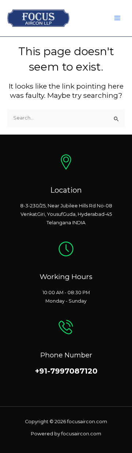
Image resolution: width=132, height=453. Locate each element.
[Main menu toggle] (117, 18)
